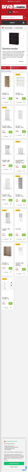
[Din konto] (10, 12)
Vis (10, 98)
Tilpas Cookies (14, 467)
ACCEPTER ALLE (14, 463)
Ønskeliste (18, 1)
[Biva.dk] (14, 6)
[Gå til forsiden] (2, 28)
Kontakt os (11, 1)
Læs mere (6, 460)
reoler (22, 54)
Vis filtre (4, 67)
